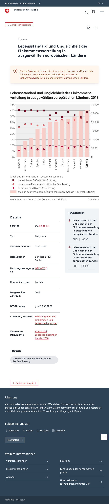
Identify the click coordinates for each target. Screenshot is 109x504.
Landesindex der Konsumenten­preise (77, 470)
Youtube (44, 430)
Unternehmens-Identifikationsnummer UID (75, 482)
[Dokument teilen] (95, 27)
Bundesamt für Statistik (26, 9)
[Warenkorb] (93, 11)
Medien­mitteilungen (17, 468)
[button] (104, 437)
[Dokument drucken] (88, 27)
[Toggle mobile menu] (102, 13)
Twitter (29, 430)
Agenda (10, 476)
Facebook (14, 430)
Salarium (65, 460)
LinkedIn (60, 430)
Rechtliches (9, 500)
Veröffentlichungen (16, 460)
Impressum (20, 500)
